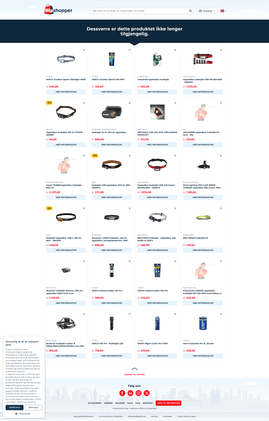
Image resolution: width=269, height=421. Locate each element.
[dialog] (24, 377)
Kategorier (94, 403)
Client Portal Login (186, 416)
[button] (222, 11)
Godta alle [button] (14, 407)
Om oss (154, 416)
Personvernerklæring (26, 402)
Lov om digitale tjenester (110, 416)
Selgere (120, 403)
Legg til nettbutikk (168, 403)
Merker (108, 403)
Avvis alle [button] (33, 407)
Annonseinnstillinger (15, 396)
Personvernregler (137, 416)
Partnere (167, 416)
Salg (130, 403)
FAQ (138, 403)
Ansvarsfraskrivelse (83, 416)
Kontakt (148, 403)
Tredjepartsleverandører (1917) (19, 374)
